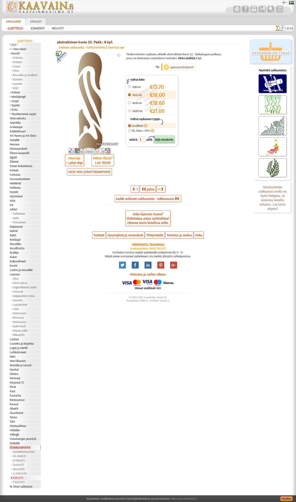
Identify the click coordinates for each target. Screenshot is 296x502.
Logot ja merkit (19, 348)
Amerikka (15, 123)
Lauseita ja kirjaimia (22, 343)
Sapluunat (13, 21)
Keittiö (14, 231)
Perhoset (15, 378)
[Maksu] (262, 12)
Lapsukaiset (20, 304)
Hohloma (15, 187)
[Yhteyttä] (253, 12)
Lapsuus (15, 274)
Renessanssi (17, 400)
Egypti (13, 157)
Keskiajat (15, 239)
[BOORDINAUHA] (23, 452)
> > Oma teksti (18, 49)
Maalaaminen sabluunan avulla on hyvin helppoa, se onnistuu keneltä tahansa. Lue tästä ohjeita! (273, 198)
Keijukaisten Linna (24, 296)
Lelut (16, 309)
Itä (11, 205)
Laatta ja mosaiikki (21, 270)
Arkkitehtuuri (18, 131)
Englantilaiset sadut (25, 287)
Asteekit (15, 140)
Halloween (19, 213)
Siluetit (14, 408)
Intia (12, 200)
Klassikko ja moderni (25, 75)
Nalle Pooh (19, 326)
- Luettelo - (15, 28)
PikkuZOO (18, 335)
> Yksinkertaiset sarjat (23, 114)
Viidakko (15, 430)
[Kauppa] (237, 12)
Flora (16, 71)
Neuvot (58, 28)
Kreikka (14, 252)
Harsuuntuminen (20, 179)
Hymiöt (14, 192)
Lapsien (17, 84)
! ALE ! (14, 45)
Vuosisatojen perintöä (23, 439)
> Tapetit (15, 105)
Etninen (17, 62)
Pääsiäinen (19, 222)
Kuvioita (18, 79)
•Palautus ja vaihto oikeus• (147, 274)
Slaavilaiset (16, 413)
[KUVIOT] (18, 469)
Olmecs (14, 374)
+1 (159, 189)
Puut (12, 391)
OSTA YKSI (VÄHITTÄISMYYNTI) (89, 172)
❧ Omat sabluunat (21, 486)
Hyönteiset (16, 196)
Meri (15, 88)
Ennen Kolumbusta (21, 166)
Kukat (13, 257)
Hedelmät (15, 183)
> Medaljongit (18, 97)
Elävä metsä (20, 283)
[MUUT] (18, 478)
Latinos (14, 339)
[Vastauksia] (245, 12)
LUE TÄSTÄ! (103, 162)
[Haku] (270, 12)
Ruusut (14, 404)
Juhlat (13, 209)
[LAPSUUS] (20, 473)
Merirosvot (19, 313)
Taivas (13, 417)
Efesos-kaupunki (19, 153)
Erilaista (18, 58)
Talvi (12, 421)
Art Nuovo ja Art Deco (23, 136)
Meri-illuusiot (18, 361)
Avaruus (15, 144)
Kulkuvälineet (18, 261)
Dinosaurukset (18, 149)
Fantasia (15, 175)
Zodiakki (15, 443)
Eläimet (14, 162)
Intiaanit (18, 291)
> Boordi (15, 53)
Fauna (16, 66)
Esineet (14, 170)
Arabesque (16, 127)
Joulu (16, 218)
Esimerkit (38, 28)
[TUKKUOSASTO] (20, 447)
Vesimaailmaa (18, 426)
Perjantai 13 (17, 382)
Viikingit (14, 434)
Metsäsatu (19, 322)
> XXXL (14, 110)
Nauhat (14, 369)
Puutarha (15, 395)
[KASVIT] (18, 465)
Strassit (36, 21)
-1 (136, 189)
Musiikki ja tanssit (21, 365)
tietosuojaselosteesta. (184, 498)
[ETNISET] (19, 460)
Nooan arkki (20, 330)
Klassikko (15, 244)
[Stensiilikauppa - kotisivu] (39, 12)
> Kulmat (15, 92)
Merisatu (18, 317)
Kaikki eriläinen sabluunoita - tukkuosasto (145, 198)
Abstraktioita (18, 118)
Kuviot (14, 265)
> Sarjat (14, 101)
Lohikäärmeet (18, 352)
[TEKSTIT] (18, 482)
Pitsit (13, 387)
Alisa (16, 278)
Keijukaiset (16, 226)
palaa (151, 189)
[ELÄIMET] (19, 456)
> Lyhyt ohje (74, 162)
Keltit (13, 235)
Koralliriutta (17, 248)
